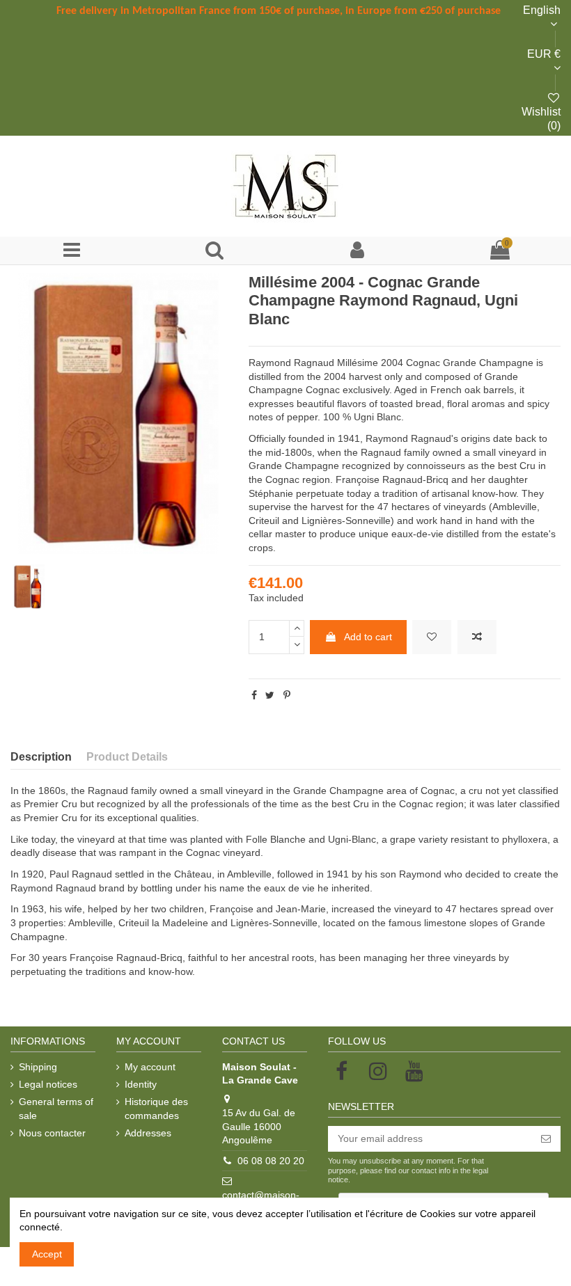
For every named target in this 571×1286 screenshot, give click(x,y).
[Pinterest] (286, 695)
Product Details (127, 757)
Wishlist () (541, 118)
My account (150, 1066)
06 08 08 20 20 (270, 1160)
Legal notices (48, 1084)
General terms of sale (56, 1108)
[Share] (254, 695)
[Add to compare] (476, 637)
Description (41, 757)
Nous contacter (52, 1132)
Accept (47, 1254)
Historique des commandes (156, 1108)
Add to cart (368, 636)
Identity (141, 1084)
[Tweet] (269, 695)
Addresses (148, 1132)
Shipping (38, 1066)
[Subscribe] (546, 1139)
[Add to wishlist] (431, 637)
